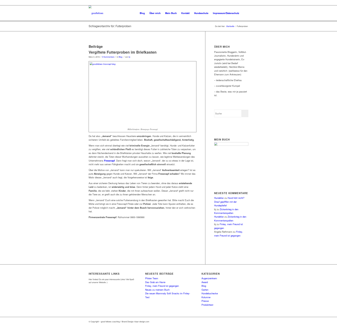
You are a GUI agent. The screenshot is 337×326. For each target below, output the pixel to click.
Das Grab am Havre (155, 282)
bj (129, 57)
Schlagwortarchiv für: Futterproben (110, 26)
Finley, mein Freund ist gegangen (162, 285)
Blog (120, 57)
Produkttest (207, 304)
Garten (204, 289)
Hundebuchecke (209, 293)
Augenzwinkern (209, 278)
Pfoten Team (151, 278)
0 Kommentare (108, 57)
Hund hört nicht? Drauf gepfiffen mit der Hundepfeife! (229, 201)
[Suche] (245, 13)
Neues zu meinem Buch (157, 289)
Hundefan (219, 198)
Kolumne (205, 297)
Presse (205, 301)
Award (204, 282)
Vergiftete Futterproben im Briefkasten (123, 52)
